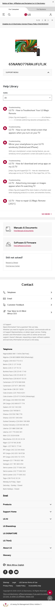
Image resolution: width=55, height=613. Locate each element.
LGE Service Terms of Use (28, 582)
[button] (27, 511)
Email (5, 495)
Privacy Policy (8, 586)
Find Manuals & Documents (24, 230)
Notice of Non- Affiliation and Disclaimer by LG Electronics (23, 3)
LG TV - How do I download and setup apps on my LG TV (30, 165)
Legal (14, 582)
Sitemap (6, 582)
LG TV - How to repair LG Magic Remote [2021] (27, 202)
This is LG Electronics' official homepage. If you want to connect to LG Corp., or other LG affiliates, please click (27, 595)
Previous (42, 20)
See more (46, 214)
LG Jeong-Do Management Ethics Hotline (25, 604)
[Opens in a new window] (5, 572)
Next (48, 20)
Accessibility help (35, 586)
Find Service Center (13, 266)
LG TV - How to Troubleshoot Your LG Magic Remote (29, 112)
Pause (45, 20)
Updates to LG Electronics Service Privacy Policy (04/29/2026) (25, 24)
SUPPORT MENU (12, 72)
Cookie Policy (20, 586)
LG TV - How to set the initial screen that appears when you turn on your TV (28, 131)
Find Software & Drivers (22, 245)
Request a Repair (12, 262)
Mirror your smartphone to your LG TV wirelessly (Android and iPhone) (26, 146)
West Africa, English (15, 565)
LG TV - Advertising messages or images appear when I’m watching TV (27, 184)
